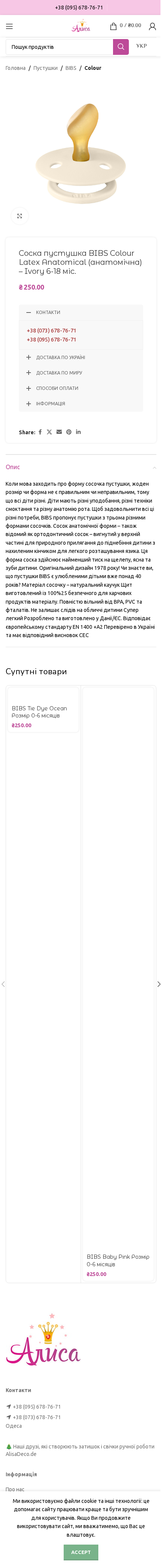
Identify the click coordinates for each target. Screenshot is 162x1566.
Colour (92, 68)
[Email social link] (59, 432)
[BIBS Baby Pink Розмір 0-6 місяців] (118, 969)
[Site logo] (81, 26)
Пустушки (46, 68)
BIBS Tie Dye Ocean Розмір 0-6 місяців (39, 712)
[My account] (152, 26)
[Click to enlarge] (19, 216)
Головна (16, 68)
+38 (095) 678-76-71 (51, 339)
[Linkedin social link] (78, 432)
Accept (81, 1552)
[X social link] (49, 432)
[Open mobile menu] (9, 26)
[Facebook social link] (39, 432)
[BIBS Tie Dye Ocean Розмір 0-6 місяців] (43, 694)
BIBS (71, 68)
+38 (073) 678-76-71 (51, 330)
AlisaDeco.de (21, 1454)
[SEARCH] (121, 47)
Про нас (15, 1489)
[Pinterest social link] (69, 432)
